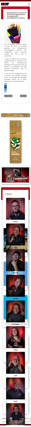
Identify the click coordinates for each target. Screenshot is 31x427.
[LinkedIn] (15, 89)
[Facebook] (15, 84)
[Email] (15, 91)
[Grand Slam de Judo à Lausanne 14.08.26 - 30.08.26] (15, 115)
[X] (15, 87)
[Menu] (29, 4)
